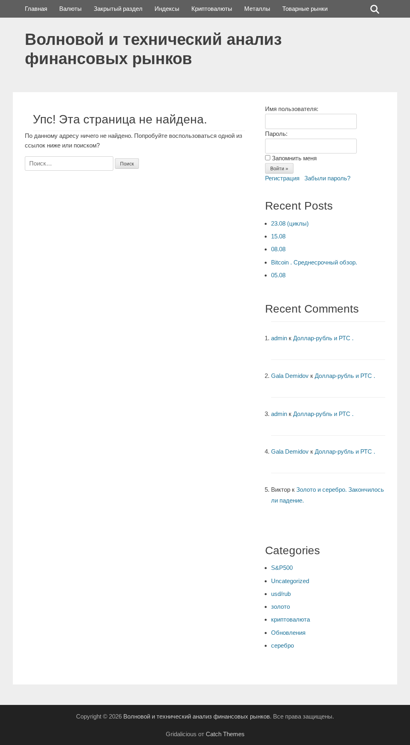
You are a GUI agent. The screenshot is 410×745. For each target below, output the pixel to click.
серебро (282, 645)
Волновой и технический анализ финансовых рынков (196, 716)
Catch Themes (225, 734)
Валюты (70, 8)
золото (280, 606)
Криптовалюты (211, 8)
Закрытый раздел (118, 8)
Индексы (167, 8)
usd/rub (281, 593)
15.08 (278, 236)
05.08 (278, 275)
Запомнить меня (294, 158)
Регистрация (282, 178)
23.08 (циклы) (290, 223)
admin (279, 338)
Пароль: (276, 133)
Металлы (257, 8)
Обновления (288, 632)
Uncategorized (290, 580)
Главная (36, 8)
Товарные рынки (305, 8)
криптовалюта (290, 619)
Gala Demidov (290, 375)
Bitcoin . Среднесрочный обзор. (314, 262)
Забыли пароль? (327, 178)
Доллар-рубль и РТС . (323, 338)
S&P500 (282, 567)
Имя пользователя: (291, 108)
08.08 (278, 249)
